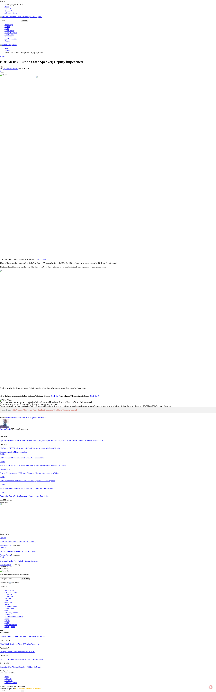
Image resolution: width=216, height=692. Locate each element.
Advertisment (9, 590)
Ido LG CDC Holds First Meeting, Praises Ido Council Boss (21, 659)
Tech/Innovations (10, 625)
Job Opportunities (10, 39)
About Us (7, 9)
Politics (7, 27)
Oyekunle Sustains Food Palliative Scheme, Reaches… (19, 561)
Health (6, 604)
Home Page (8, 25)
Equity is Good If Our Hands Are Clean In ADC (17, 652)
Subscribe (25, 579)
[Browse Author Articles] (4, 427)
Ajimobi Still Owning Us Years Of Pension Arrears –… (19, 644)
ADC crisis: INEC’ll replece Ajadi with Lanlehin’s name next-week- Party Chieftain (30, 448)
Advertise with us (10, 13)
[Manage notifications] (211, 687)
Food (2, 557)
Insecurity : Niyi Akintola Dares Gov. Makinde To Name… (21, 667)
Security (7, 621)
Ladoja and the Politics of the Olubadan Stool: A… (18, 542)
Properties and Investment (13, 617)
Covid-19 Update (10, 33)
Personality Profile (11, 613)
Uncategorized (5, 469)
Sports (6, 29)
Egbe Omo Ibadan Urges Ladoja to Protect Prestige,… (19, 551)
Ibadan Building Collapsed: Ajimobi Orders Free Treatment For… (23, 636)
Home (6, 7)
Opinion (7, 41)
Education (8, 37)
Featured (7, 598)
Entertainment (9, 31)
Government (8, 602)
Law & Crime (9, 35)
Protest (6, 619)
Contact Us (8, 11)
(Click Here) (42, 259)
